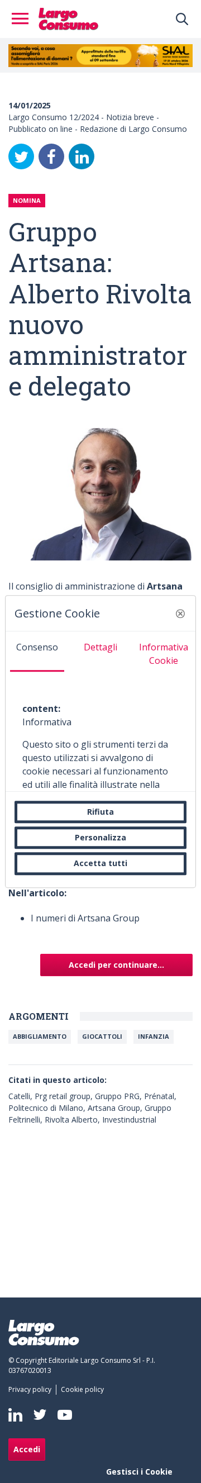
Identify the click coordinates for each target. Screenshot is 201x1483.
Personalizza (100, 837)
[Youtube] (65, 1414)
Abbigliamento (39, 1036)
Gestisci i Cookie (139, 1471)
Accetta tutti (100, 863)
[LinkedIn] (81, 156)
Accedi (26, 1449)
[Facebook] (51, 156)
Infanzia (153, 1036)
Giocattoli (102, 1036)
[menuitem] (32, 1390)
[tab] (37, 651)
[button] (180, 613)
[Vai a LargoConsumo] (68, 18)
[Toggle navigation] (23, 19)
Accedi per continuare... (116, 964)
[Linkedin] (15, 1415)
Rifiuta (100, 811)
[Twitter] (21, 156)
